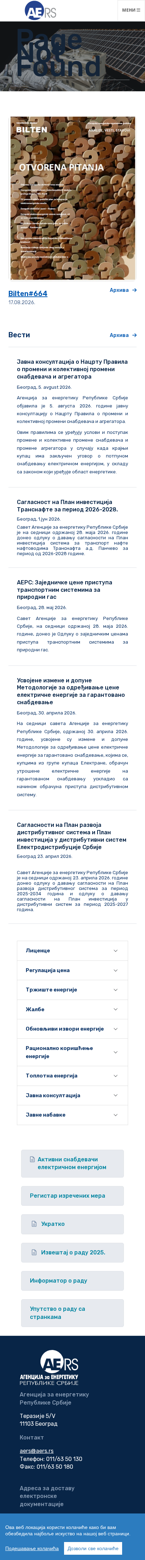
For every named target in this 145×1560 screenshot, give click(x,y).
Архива (119, 290)
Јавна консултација (53, 1095)
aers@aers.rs (36, 1451)
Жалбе (35, 1009)
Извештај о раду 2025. (73, 1252)
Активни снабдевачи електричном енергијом (72, 1163)
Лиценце (38, 950)
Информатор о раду (58, 1280)
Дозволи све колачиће (93, 1548)
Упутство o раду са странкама (57, 1313)
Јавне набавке (45, 1115)
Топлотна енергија (51, 1076)
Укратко (53, 1224)
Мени (133, 10)
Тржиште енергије (51, 990)
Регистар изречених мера (67, 1195)
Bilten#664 (28, 293)
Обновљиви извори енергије (65, 1029)
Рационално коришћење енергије (59, 1052)
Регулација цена (48, 970)
